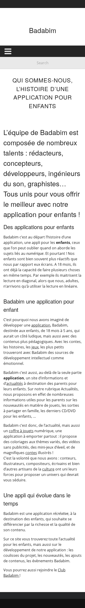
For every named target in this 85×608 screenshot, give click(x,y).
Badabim (42, 30)
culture (48, 469)
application (40, 325)
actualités (14, 383)
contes (31, 452)
